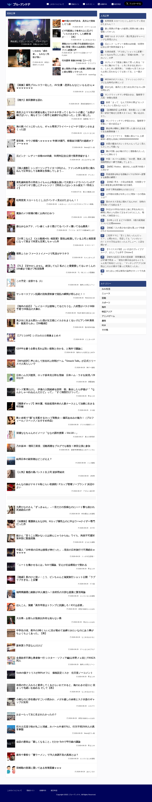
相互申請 (117, 4)
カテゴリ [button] (89, 4)
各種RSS (103, 4)
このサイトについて (56, 4)
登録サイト (75, 4)
